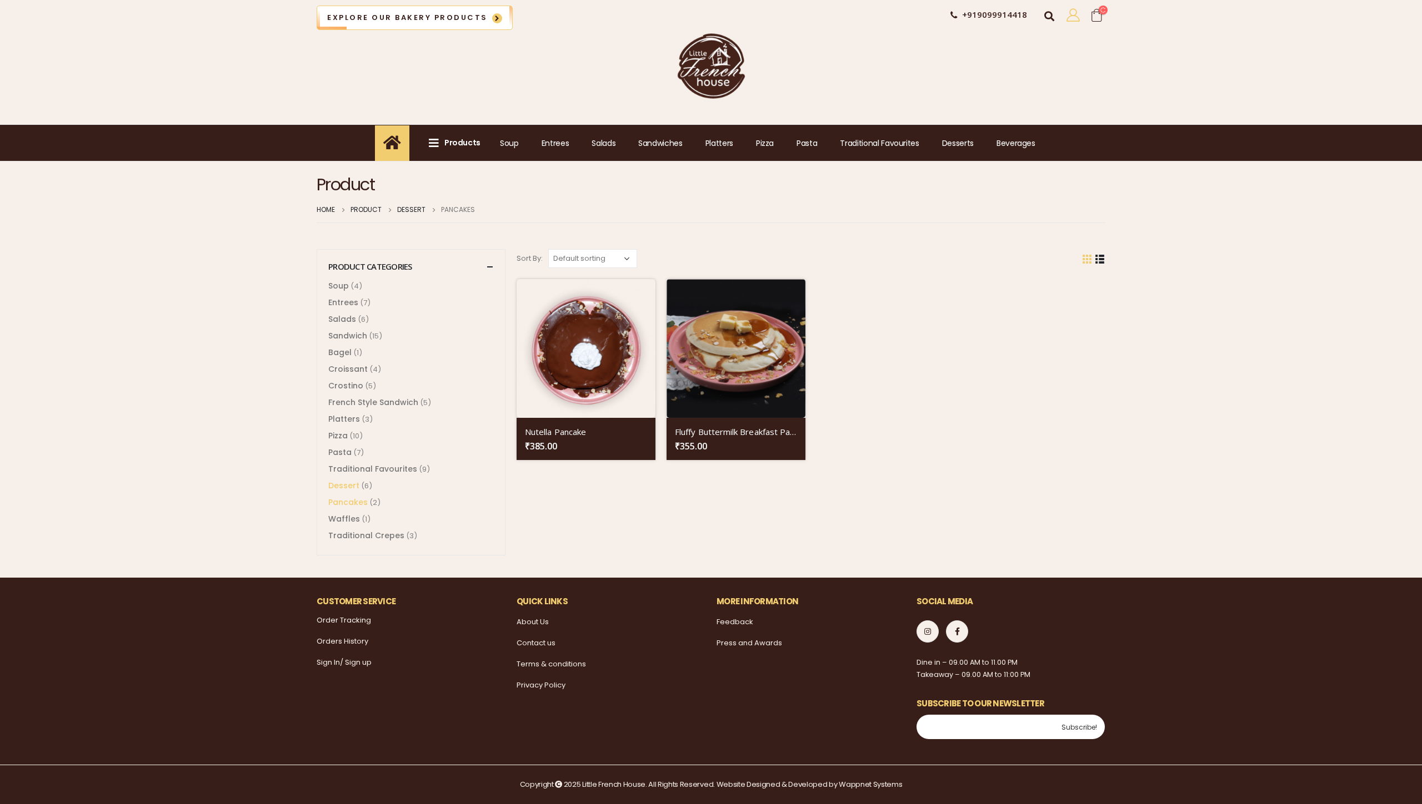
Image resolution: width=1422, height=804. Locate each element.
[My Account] (1073, 15)
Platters (719, 143)
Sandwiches (660, 143)
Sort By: (530, 258)
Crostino (345, 385)
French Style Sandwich (373, 402)
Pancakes (348, 502)
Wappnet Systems (870, 784)
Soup (509, 143)
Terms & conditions (551, 664)
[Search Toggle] (1049, 14)
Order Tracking (344, 620)
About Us (533, 621)
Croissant (348, 369)
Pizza (765, 143)
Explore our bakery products (407, 17)
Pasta (807, 143)
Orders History (342, 641)
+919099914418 (994, 14)
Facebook (957, 631)
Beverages (1016, 143)
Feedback (735, 621)
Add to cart (637, 297)
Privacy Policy (541, 685)
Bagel (340, 352)
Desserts (958, 143)
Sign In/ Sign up (344, 662)
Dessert (343, 485)
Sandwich (347, 335)
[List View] (1100, 258)
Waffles (344, 518)
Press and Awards (749, 643)
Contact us (536, 643)
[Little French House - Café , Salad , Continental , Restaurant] (711, 66)
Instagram (928, 631)
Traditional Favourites (879, 143)
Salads (603, 143)
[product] (586, 348)
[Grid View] (1087, 258)
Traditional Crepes (366, 535)
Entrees (555, 143)
